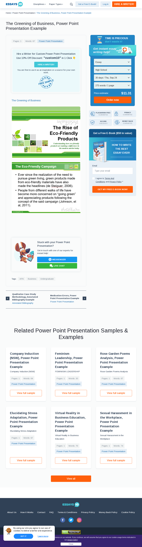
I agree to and (109, 180)
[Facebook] (62, 520)
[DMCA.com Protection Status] (71, 532)
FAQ (51, 512)
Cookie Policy (128, 512)
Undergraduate (47, 279)
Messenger (59, 259)
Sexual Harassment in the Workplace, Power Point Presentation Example (116, 421)
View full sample (26, 393)
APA (22, 279)
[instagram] (79, 520)
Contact (41, 512)
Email (94, 166)
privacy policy (72, 540)
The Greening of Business (26, 100)
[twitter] (71, 520)
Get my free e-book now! (113, 189)
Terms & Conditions (67, 512)
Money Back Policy (108, 512)
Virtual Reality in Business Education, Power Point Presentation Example (70, 421)
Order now (112, 100)
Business (32, 279)
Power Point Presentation (51, 41)
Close (71, 544)
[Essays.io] (71, 504)
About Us (11, 512)
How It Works (26, 512)
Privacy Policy (88, 512)
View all (71, 478)
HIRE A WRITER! (124, 4)
